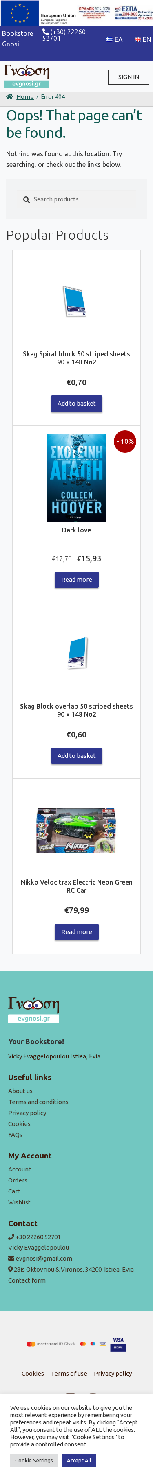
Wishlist (19, 1202)
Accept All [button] (79, 1460)
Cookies (19, 1123)
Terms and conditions (38, 1101)
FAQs (15, 1134)
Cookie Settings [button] (34, 1460)
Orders (17, 1180)
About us (20, 1090)
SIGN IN (128, 76)
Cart (14, 1191)
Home (25, 96)
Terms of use (69, 1373)
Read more (76, 579)
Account (19, 1169)
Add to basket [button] (77, 403)
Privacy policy (27, 1112)
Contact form (27, 1280)
